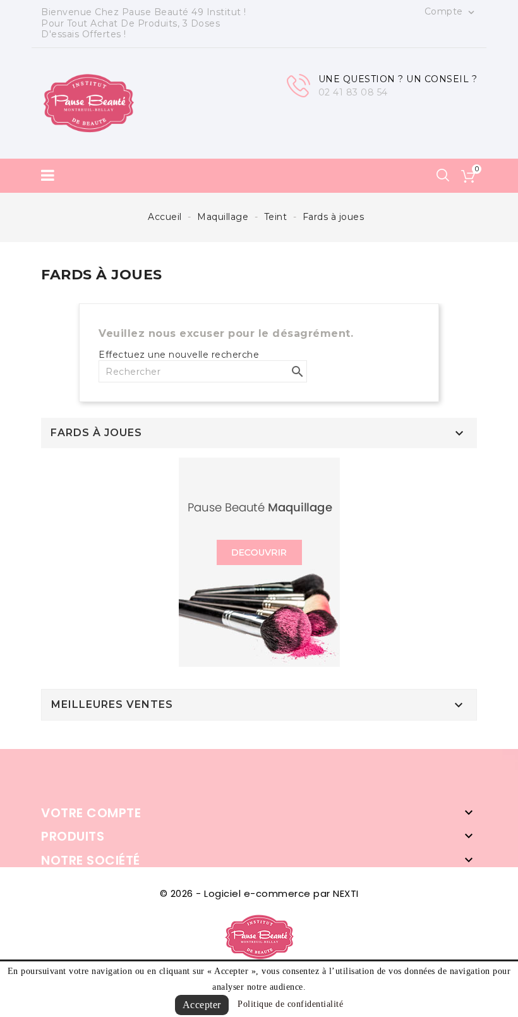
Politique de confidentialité (290, 1004)
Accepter (202, 1004)
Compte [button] (451, 12)
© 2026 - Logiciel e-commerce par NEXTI (259, 893)
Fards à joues (96, 433)
